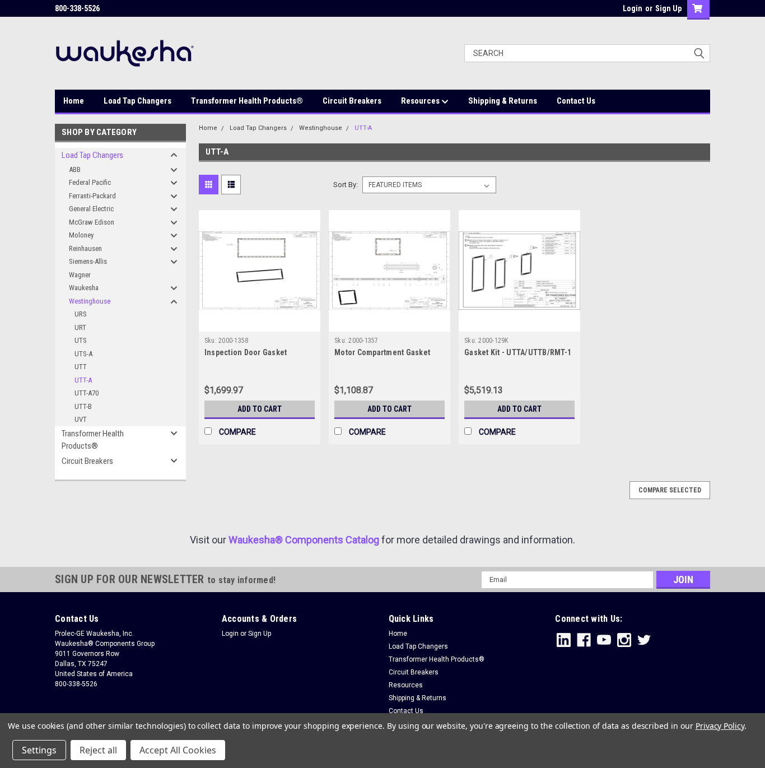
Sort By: (345, 184)
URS (80, 314)
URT (80, 327)
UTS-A (83, 354)
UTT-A (83, 380)
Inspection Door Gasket (245, 352)
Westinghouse (89, 301)
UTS (80, 340)
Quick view (259, 323)
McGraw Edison (91, 222)
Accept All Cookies (177, 750)
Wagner (80, 275)
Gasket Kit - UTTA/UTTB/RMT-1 (517, 352)
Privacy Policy (720, 725)
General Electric (91, 208)
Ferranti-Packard (92, 196)
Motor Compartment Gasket (382, 352)
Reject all (98, 750)
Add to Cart (259, 408)
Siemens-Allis (88, 261)
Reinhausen (85, 248)
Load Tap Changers (137, 101)
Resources (421, 101)
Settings (39, 750)
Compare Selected (669, 490)
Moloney (81, 235)
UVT (80, 419)
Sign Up (668, 8)
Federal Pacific (90, 182)
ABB (75, 169)
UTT (80, 366)
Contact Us (576, 101)
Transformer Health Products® (247, 101)
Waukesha (84, 287)
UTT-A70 (86, 393)
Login (632, 8)
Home (73, 101)
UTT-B (83, 406)
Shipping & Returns (502, 101)
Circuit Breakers (352, 101)
